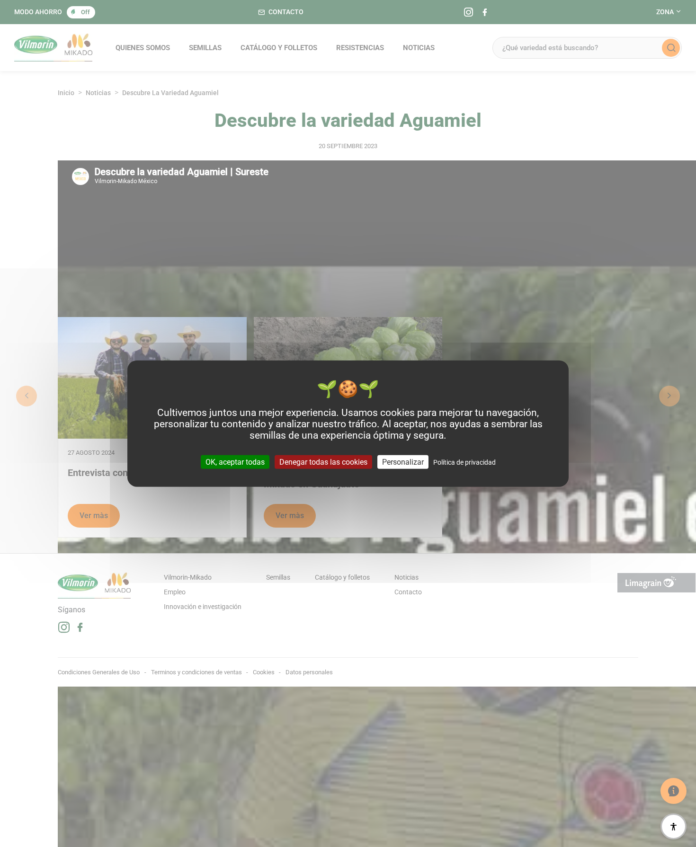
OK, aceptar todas (235, 461)
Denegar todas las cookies (323, 461)
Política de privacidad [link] (464, 462)
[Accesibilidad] (673, 826)
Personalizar (403, 461)
